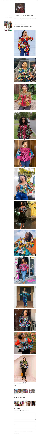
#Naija (21, 397)
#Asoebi (17, 397)
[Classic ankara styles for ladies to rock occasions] (17, 391)
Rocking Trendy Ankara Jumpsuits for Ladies (8, 29)
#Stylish (24, 397)
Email (14, 424)
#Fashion (19, 397)
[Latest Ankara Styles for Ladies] (24, 391)
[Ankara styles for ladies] (32, 391)
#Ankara (15, 397)
